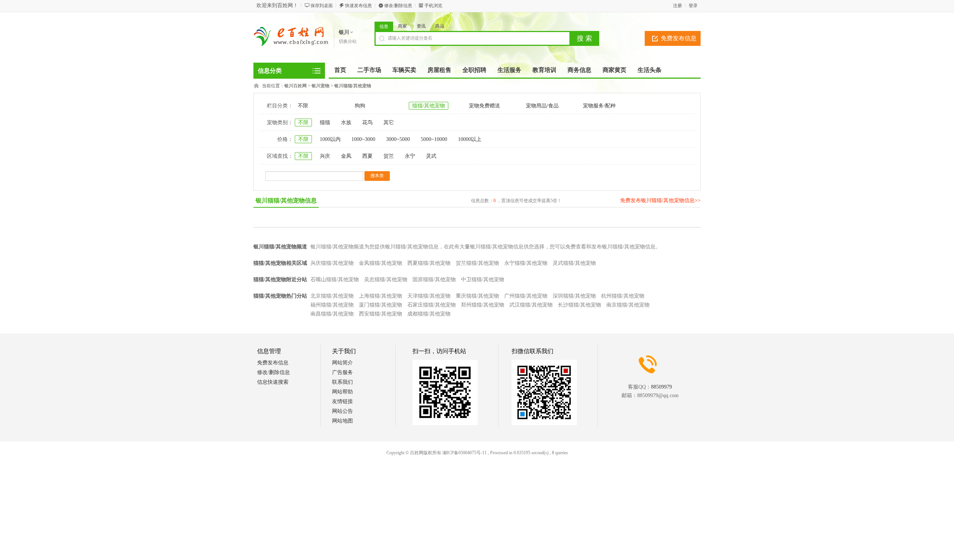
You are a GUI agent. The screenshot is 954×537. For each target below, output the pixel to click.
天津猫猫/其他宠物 (429, 296)
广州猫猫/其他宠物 (525, 296)
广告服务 (342, 372)
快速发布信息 (358, 5)
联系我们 (342, 382)
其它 (388, 122)
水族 (346, 122)
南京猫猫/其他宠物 (628, 305)
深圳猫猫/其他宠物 (574, 296)
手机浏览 (433, 5)
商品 (439, 26)
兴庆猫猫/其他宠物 (332, 263)
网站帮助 (342, 392)
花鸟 (367, 122)
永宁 (410, 156)
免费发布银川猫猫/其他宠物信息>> (660, 200)
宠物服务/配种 (599, 106)
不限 (303, 106)
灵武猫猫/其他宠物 (574, 263)
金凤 (346, 156)
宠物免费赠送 (484, 106)
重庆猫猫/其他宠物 (477, 296)
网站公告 (342, 411)
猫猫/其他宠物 (428, 106)
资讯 (421, 26)
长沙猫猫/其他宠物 (579, 305)
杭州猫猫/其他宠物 (622, 296)
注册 (677, 5)
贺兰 (388, 156)
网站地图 (342, 421)
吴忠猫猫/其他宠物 (385, 279)
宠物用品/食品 (542, 106)
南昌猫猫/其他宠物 (332, 314)
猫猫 (325, 122)
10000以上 (469, 139)
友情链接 (342, 401)
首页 (340, 70)
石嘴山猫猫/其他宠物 (334, 279)
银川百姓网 (295, 85)
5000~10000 (434, 139)
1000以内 (330, 139)
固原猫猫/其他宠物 (434, 279)
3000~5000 (398, 139)
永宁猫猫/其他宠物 (525, 263)
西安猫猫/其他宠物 (380, 314)
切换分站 (348, 41)
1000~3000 (363, 139)
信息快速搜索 (272, 382)
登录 (693, 5)
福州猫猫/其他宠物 (332, 305)
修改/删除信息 (398, 5)
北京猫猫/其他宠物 (332, 296)
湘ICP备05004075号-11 (464, 452)
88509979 (661, 387)
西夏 (367, 156)
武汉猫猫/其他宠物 (531, 305)
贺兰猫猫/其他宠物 (477, 263)
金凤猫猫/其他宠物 (380, 263)
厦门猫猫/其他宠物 (380, 305)
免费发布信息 (678, 38)
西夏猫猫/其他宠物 (429, 263)
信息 (383, 26)
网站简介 (342, 362)
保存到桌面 (321, 5)
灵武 (431, 156)
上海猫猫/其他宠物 (380, 296)
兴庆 (325, 156)
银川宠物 (320, 85)
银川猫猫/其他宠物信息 (286, 200)
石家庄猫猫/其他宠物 (431, 305)
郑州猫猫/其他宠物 (482, 305)
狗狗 (360, 106)
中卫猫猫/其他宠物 (482, 279)
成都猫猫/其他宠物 (429, 314)
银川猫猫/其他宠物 (352, 85)
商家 (402, 26)
